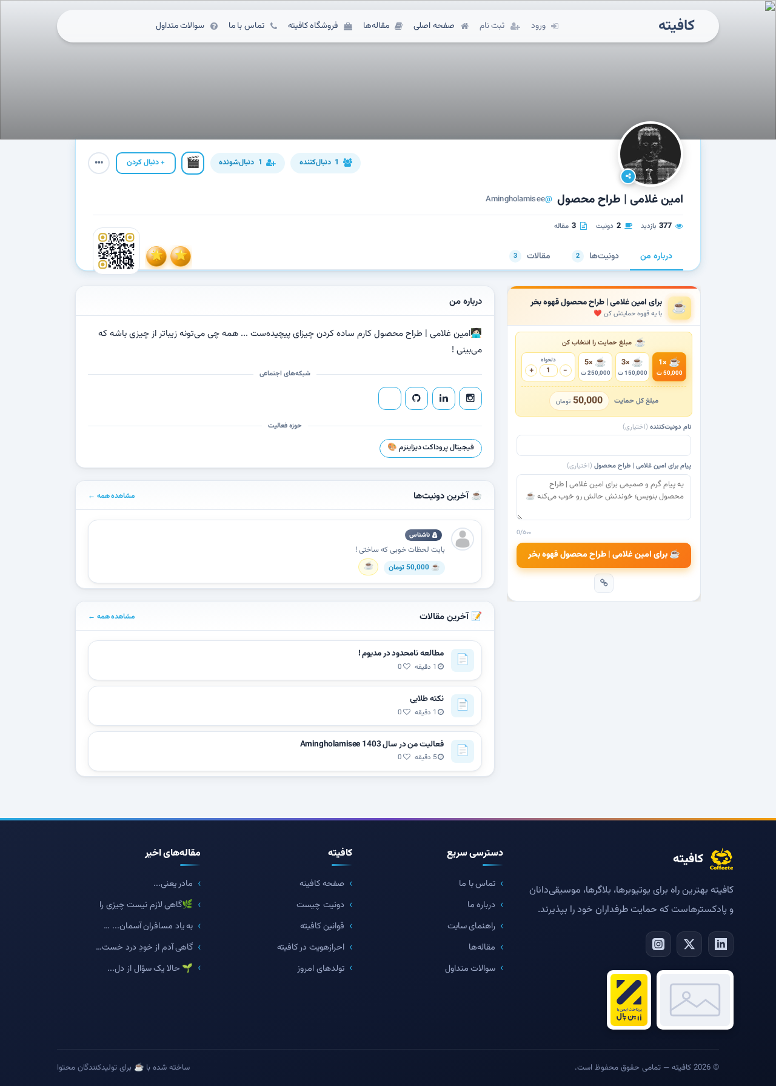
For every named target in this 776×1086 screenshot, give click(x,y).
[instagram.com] (470, 398)
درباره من (656, 256)
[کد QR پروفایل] (116, 251)
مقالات (531, 256)
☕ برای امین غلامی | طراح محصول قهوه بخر (604, 554)
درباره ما (481, 905)
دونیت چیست (320, 905)
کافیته (676, 26)
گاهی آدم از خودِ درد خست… (144, 947)
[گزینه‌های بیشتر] (99, 163)
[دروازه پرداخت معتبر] (629, 1000)
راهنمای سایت (471, 926)
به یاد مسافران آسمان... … (148, 926)
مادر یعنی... (173, 884)
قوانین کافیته (322, 926)
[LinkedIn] (721, 944)
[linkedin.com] (443, 398)
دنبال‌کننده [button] (319, 162)
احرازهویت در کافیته (310, 947)
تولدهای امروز (320, 969)
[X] (689, 944)
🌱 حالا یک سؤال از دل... (150, 969)
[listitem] (180, 256)
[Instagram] (658, 944)
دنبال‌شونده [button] (240, 162)
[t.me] (389, 398)
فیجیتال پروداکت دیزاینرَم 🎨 (430, 447)
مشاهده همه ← (111, 496)
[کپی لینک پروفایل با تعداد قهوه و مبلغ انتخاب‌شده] (604, 583)
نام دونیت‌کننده (657, 427)
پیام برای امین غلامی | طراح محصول (629, 466)
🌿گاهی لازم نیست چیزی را (146, 905)
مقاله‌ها (482, 947)
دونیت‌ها (597, 256)
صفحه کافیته (321, 884)
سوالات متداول (470, 969)
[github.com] (416, 398)
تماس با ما (477, 884)
